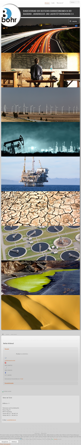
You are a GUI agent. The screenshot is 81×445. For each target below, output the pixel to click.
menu (74, 21)
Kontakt (47, 3)
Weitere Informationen (5, 444)
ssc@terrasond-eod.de (10, 360)
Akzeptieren (4, 442)
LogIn (53, 3)
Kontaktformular (9, 383)
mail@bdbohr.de (11, 420)
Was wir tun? (60, 3)
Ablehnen (14, 442)
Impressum (37, 433)
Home (3, 334)
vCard (21, 379)
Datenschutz (44, 433)
